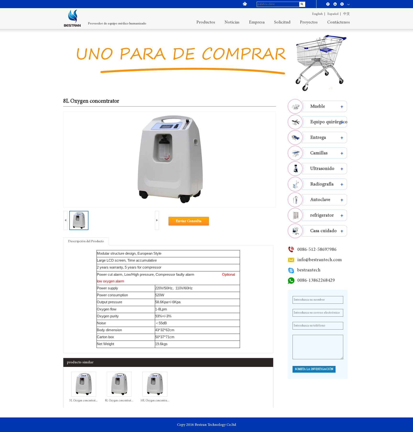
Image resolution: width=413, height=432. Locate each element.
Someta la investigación (314, 369)
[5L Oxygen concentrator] (83, 395)
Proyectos (309, 22)
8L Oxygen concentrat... (119, 400)
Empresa (257, 22)
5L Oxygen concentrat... (83, 400)
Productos (205, 22)
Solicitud (282, 22)
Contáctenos (338, 22)
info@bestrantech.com (319, 260)
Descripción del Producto (86, 241)
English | (318, 14)
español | (334, 14)
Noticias (232, 22)
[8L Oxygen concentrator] (119, 395)
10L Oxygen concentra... (154, 400)
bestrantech (309, 270)
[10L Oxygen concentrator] (154, 395)
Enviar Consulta (188, 221)
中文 (346, 14)
